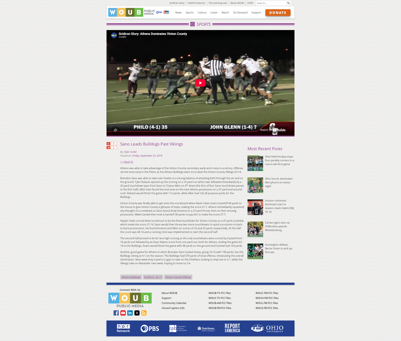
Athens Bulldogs (131, 277)
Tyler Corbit (130, 152)
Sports (190, 12)
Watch (225, 12)
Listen (214, 12)
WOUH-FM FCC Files (267, 298)
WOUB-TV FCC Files (220, 293)
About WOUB (237, 2)
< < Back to (126, 162)
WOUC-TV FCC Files (220, 298)
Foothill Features (196, 2)
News (178, 12)
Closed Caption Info (173, 308)
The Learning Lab (218, 2)
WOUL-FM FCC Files (267, 303)
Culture (202, 12)
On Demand (240, 12)
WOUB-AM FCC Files (220, 303)
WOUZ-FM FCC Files (267, 308)
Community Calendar (174, 303)
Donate (277, 12)
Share (108, 147)
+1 (108, 143)
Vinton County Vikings (178, 277)
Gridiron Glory (176, 2)
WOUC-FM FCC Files (267, 293)
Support (256, 12)
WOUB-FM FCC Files (220, 308)
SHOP (250, 2)
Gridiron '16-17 (153, 277)
